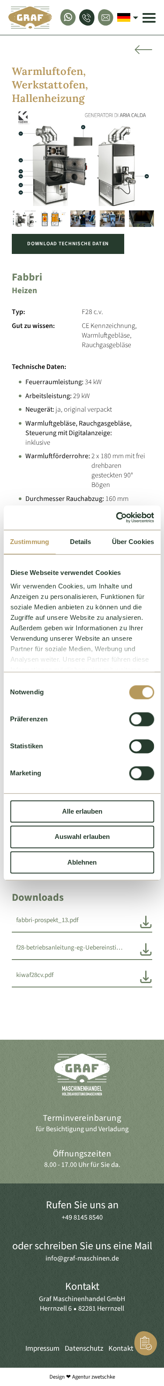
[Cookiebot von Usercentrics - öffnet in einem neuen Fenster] (117, 517)
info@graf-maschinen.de (82, 1258)
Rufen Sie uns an (82, 1205)
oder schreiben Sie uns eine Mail (82, 1246)
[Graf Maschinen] (30, 17)
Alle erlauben (82, 811)
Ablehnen (82, 862)
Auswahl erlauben (82, 837)
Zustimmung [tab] (29, 541)
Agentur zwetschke (93, 1377)
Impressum (42, 1348)
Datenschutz (84, 1348)
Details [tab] (80, 541)
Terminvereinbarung (82, 1118)
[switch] (141, 719)
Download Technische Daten (68, 243)
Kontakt (82, 1286)
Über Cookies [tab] (133, 541)
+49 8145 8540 (82, 1217)
